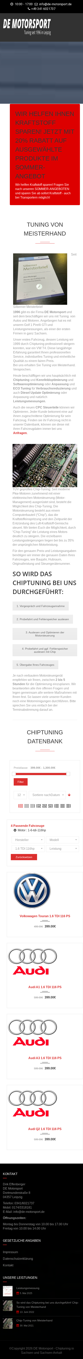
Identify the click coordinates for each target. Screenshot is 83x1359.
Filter (21, 781)
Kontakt (8, 1265)
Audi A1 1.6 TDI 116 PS (45, 987)
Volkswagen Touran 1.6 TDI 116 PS (45, 916)
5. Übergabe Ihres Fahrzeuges (35, 664)
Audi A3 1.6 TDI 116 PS (45, 1058)
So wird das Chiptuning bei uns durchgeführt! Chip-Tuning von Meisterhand (47, 1304)
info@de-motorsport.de (55, 4)
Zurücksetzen (24, 857)
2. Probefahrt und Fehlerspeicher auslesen (43, 619)
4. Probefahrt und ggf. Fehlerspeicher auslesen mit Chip (45, 650)
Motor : (31, 830)
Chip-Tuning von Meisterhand (34, 1320)
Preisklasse (21, 767)
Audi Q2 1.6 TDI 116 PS (45, 1129)
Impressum (10, 1252)
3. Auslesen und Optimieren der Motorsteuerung (45, 634)
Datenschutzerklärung (18, 1258)
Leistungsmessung (27, 1288)
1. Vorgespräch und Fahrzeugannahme (41, 606)
